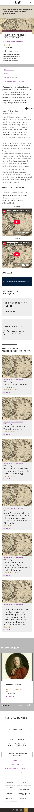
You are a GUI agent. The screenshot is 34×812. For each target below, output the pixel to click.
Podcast (6, 73)
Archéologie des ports (17, 41)
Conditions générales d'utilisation (9, 786)
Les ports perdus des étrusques (15, 385)
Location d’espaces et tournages (16, 768)
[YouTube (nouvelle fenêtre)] (24, 745)
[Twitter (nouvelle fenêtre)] (10, 745)
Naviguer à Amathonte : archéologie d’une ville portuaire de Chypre (16, 471)
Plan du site (10, 782)
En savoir (7, 392)
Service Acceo (15, 773)
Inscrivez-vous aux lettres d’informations (17, 754)
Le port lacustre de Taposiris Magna (14, 428)
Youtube (9, 200)
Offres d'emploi (24, 798)
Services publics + (24, 789)
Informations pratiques (10, 77)
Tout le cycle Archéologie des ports (14, 81)
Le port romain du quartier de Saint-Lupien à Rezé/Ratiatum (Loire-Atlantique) (16, 566)
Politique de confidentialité (24, 786)
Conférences (6, 41)
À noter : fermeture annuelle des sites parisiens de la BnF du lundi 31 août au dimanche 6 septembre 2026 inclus (17, 12)
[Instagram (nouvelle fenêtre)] (19, 745)
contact (16, 760)
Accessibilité (10, 793)
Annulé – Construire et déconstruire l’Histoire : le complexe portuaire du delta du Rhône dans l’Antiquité (16, 518)
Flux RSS (24, 782)
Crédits (24, 802)
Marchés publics (10, 798)
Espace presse (16, 764)
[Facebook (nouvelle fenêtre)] (15, 745)
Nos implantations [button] (16, 718)
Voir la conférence (9, 70)
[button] (12, 810)
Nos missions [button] (16, 729)
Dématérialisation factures (10, 802)
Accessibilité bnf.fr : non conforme (24, 793)
